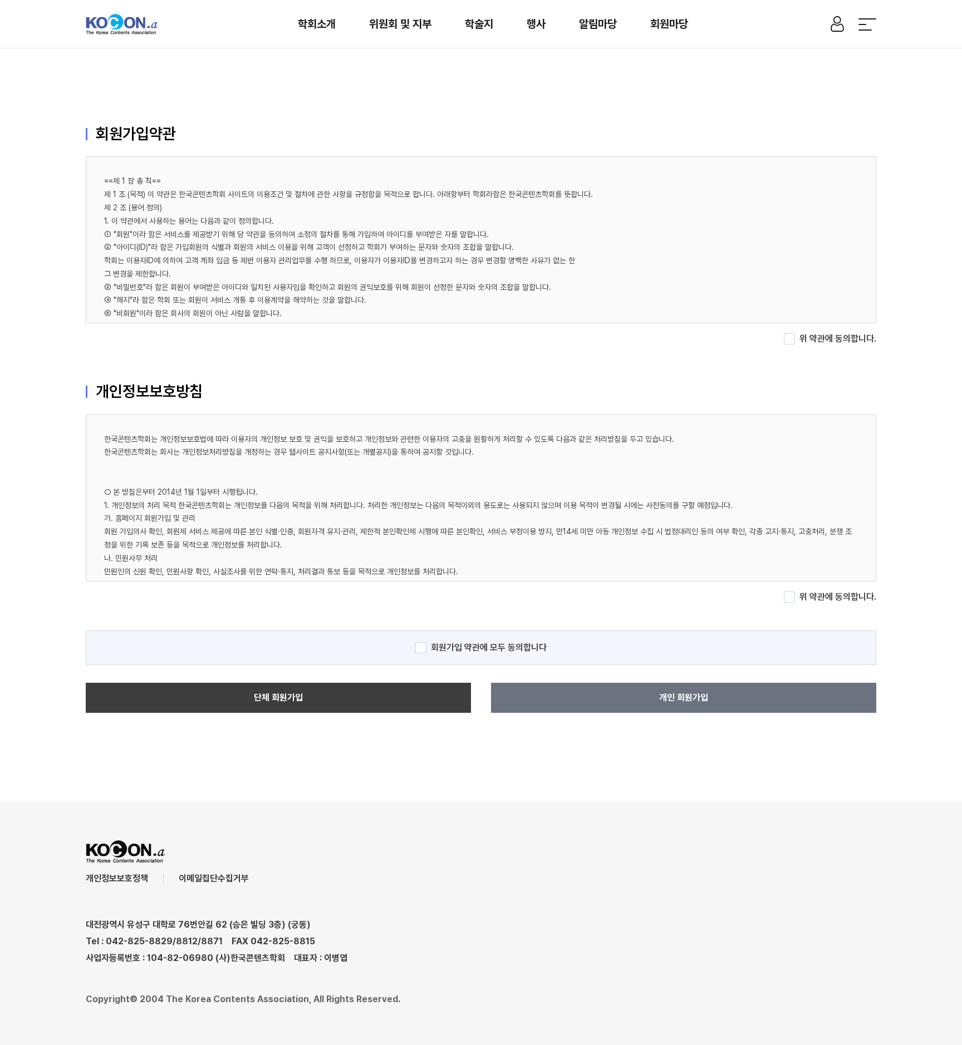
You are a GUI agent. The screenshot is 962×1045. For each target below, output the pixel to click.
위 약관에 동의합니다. (837, 338)
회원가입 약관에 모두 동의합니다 (489, 647)
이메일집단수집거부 (214, 878)
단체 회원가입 (278, 697)
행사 (536, 24)
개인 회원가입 (683, 697)
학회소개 (317, 24)
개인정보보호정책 (117, 878)
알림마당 (598, 24)
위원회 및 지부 (400, 24)
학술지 (479, 24)
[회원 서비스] (837, 24)
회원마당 (669, 24)
